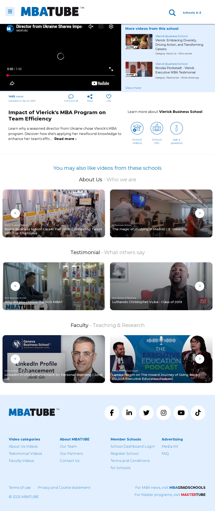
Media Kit (170, 446)
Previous (15, 213)
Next (199, 213)
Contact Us (69, 461)
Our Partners (71, 454)
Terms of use (20, 488)
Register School (125, 454)
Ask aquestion (177, 141)
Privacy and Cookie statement (64, 488)
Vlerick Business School (171, 36)
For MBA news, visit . (170, 488)
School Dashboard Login (133, 446)
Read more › (65, 139)
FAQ (165, 454)
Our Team (68, 446)
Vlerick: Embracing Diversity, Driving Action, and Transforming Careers (179, 43)
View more (133, 88)
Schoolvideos (137, 141)
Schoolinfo (157, 141)
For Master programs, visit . (170, 495)
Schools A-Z (192, 12)
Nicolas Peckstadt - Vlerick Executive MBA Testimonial (175, 70)
